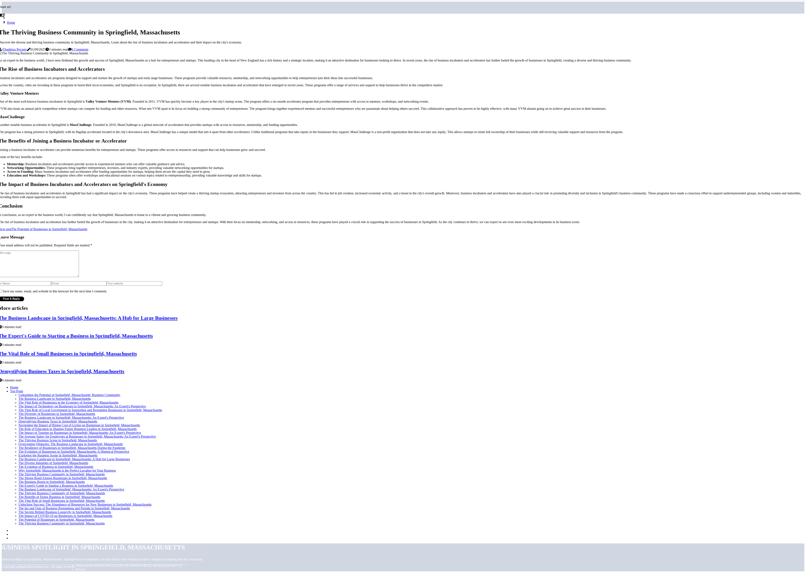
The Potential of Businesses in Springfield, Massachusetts (56, 519)
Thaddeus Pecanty (15, 49)
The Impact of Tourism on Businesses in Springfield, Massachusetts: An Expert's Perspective (79, 432)
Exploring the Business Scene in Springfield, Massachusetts (57, 455)
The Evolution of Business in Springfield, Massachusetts (55, 466)
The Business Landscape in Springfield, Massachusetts (54, 398)
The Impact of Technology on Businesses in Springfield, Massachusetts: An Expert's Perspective (82, 406)
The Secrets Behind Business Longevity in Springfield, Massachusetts (64, 512)
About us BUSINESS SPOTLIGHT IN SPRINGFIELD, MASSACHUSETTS (129, 565)
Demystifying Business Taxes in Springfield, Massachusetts (57, 421)
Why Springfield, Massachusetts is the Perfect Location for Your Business (67, 470)
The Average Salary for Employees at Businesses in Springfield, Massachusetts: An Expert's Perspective (87, 436)
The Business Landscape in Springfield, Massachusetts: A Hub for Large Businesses (74, 459)
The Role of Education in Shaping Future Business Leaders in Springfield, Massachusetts (77, 429)
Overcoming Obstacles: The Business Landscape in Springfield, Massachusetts (70, 444)
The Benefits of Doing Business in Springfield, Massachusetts (59, 497)
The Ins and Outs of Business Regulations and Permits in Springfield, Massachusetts (74, 508)
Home (11, 22)
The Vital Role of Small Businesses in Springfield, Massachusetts (61, 500)
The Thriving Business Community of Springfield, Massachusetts (61, 493)
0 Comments (80, 49)
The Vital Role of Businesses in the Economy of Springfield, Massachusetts (68, 402)
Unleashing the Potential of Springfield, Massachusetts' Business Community (69, 395)
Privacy (81, 569)
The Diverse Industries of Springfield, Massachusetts (53, 463)
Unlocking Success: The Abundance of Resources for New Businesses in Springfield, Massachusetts (85, 504)
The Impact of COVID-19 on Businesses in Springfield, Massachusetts (65, 516)
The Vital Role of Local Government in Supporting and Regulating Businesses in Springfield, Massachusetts (90, 410)
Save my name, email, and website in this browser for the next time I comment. (55, 291)
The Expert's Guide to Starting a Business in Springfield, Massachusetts (65, 485)
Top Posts (16, 391)
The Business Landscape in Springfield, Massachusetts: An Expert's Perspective (71, 417)
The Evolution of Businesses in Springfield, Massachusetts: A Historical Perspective (73, 451)
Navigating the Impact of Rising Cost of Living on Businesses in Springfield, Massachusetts (79, 425)
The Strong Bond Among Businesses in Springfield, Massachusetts (62, 478)
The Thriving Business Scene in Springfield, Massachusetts (57, 440)
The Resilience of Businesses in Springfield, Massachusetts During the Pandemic (72, 448)
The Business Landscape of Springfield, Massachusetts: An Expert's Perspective (71, 489)
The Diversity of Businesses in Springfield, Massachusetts (56, 414)
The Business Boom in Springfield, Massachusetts (51, 482)
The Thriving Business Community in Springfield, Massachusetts (61, 474)
